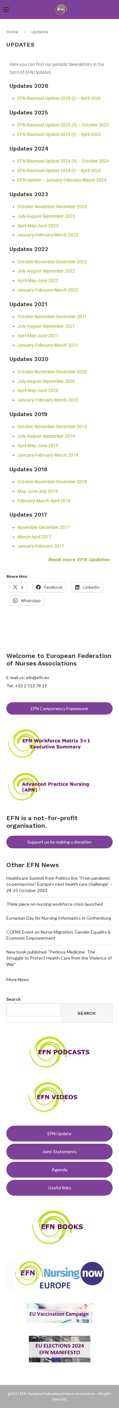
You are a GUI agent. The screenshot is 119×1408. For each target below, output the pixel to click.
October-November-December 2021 (52, 316)
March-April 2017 (34, 536)
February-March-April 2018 (43, 500)
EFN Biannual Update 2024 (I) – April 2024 (59, 170)
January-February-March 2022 (47, 290)
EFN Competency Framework (59, 708)
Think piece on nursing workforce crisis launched (54, 904)
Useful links (59, 1187)
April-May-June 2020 (37, 390)
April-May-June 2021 (37, 335)
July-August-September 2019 (46, 436)
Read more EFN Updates (78, 559)
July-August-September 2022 (46, 270)
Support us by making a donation (59, 842)
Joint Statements (59, 1151)
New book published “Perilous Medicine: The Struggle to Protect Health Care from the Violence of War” (59, 958)
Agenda (59, 1169)
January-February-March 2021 (47, 345)
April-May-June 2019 (37, 445)
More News (17, 979)
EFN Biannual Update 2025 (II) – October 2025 (63, 124)
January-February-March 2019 (47, 455)
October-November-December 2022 (52, 261)
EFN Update (59, 1133)
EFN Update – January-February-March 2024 (61, 180)
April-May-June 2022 (37, 280)
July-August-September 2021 (46, 326)
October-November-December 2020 (52, 371)
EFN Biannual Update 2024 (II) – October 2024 (63, 161)
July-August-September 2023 (46, 216)
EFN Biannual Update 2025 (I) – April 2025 (59, 134)
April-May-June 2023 (37, 225)
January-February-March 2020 (47, 399)
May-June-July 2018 (37, 491)
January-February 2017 (40, 546)
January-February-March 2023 (47, 234)
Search (13, 999)
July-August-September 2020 (46, 381)
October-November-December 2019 (52, 426)
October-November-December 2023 (52, 206)
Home (12, 31)
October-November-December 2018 (52, 481)
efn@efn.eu (37, 677)
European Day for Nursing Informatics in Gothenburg (58, 918)
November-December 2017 (43, 527)
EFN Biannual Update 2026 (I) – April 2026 (59, 98)
